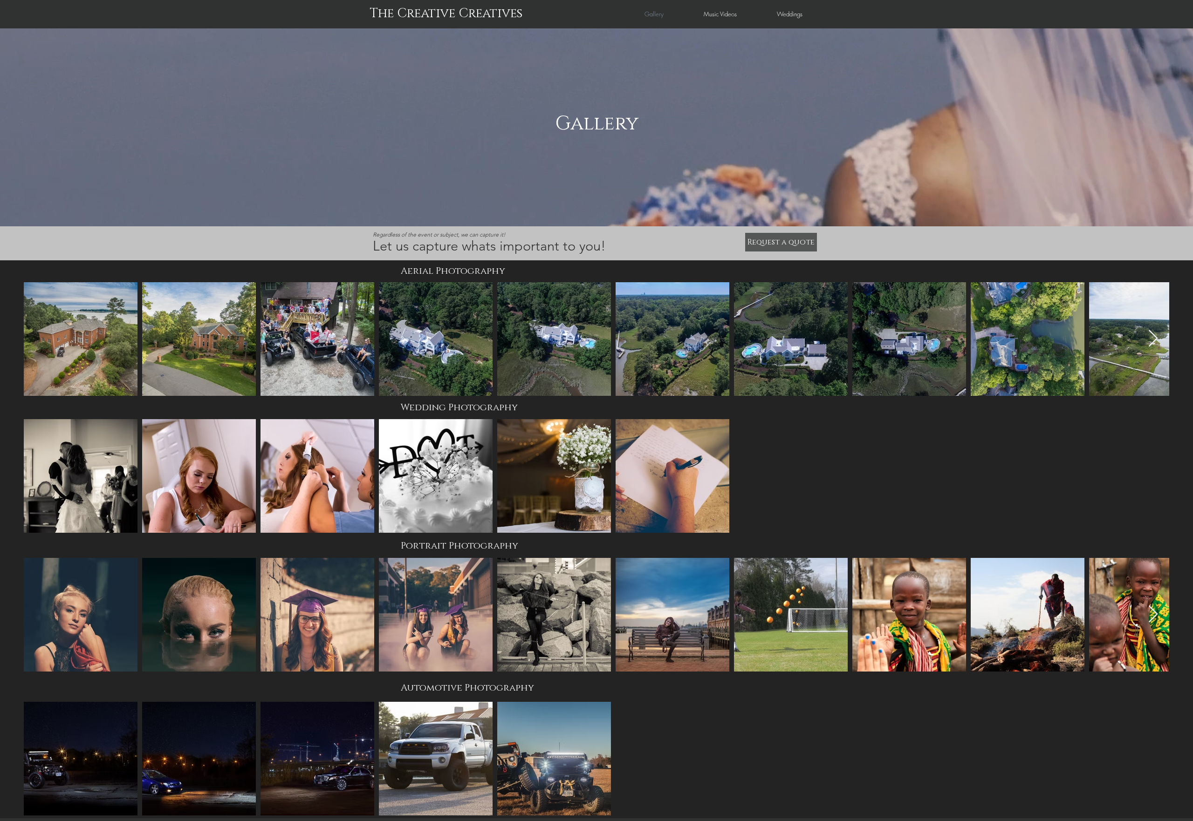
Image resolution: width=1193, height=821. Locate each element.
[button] (781, 242)
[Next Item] (1153, 339)
